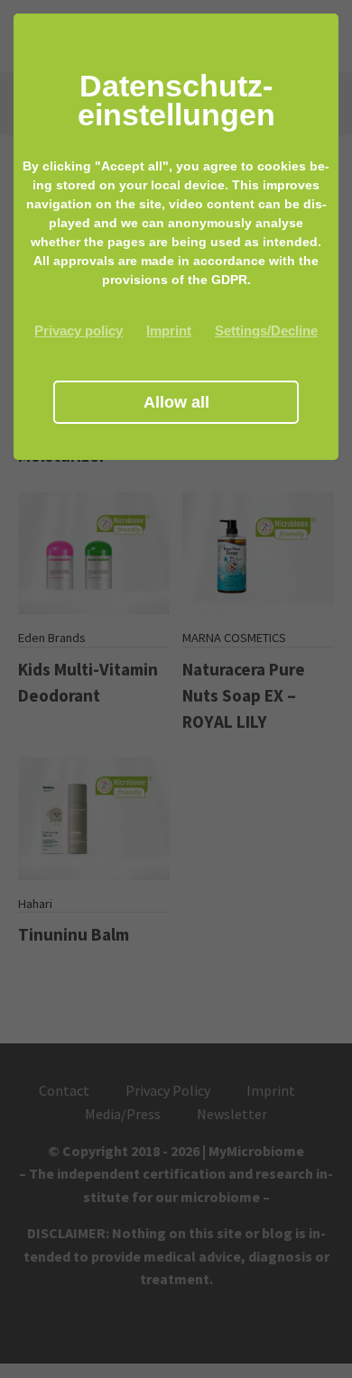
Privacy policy (78, 330)
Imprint (168, 330)
